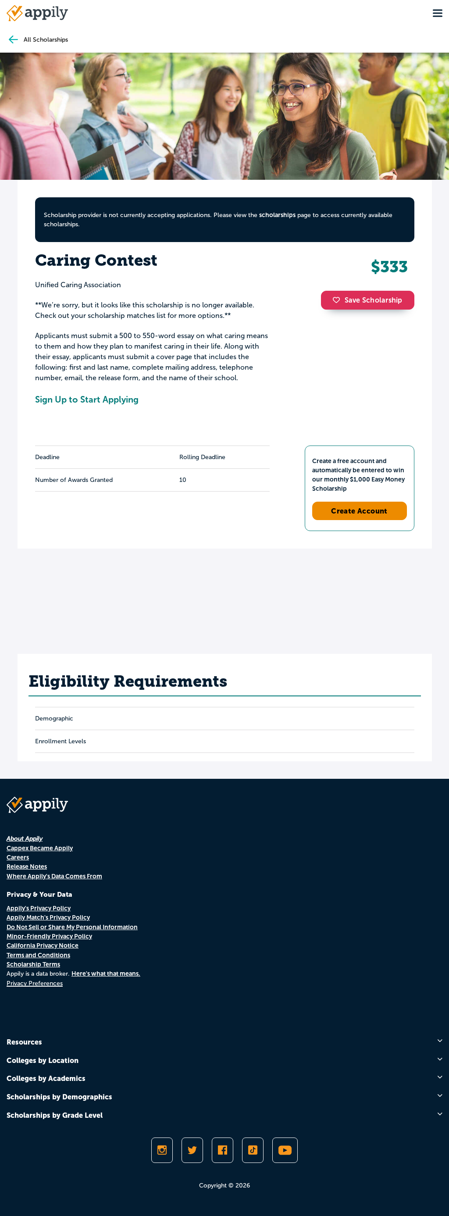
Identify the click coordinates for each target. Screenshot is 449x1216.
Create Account (359, 511)
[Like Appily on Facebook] (222, 1150)
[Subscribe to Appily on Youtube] (285, 1150)
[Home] (37, 13)
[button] (338, 299)
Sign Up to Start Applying (87, 399)
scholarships (277, 214)
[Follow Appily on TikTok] (253, 1150)
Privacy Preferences (35, 983)
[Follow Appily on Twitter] (192, 1150)
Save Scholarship (374, 300)
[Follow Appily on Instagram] (162, 1150)
